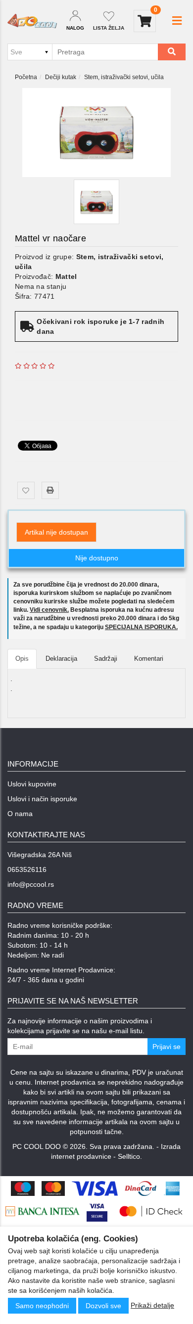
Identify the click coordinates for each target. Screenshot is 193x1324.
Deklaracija (61, 658)
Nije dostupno (96, 558)
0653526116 (27, 869)
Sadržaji (105, 658)
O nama (20, 814)
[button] (177, 20)
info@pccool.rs (30, 884)
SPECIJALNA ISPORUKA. (141, 627)
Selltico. (130, 1156)
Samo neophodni (42, 1306)
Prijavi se (166, 1046)
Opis (22, 658)
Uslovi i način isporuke (42, 799)
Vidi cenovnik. (49, 609)
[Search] (172, 52)
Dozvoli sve (103, 1306)
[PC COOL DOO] (32, 21)
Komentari (148, 658)
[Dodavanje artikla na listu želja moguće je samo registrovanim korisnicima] (26, 490)
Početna (26, 77)
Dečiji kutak (60, 77)
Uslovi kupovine (31, 784)
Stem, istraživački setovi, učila (124, 77)
